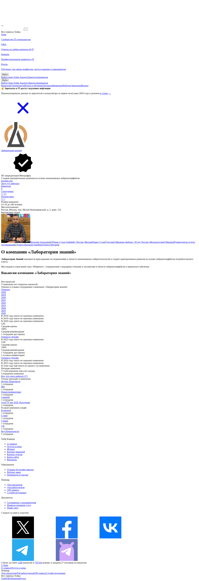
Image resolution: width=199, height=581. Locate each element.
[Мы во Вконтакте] (110, 537)
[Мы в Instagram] (154, 537)
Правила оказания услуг (19, 505)
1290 (20, 562)
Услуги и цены (14, 446)
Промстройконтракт (11, 392)
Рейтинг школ (14, 472)
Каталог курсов (14, 454)
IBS (3, 386)
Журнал (84, 85)
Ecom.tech (6, 410)
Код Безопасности (10, 431)
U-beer (4, 415)
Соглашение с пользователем (21, 502)
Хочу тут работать (10, 183)
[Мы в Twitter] (23, 537)
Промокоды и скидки (17, 475)
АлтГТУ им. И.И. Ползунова (15, 402)
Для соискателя (14, 485)
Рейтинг (67, 85)
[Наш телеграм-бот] (67, 560)
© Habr (4, 565)
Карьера (16, 578)
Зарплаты (76, 85)
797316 (38, 562)
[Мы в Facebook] (67, 537)
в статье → (105, 93)
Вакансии (6, 85)
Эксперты (48, 85)
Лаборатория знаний (11, 150)
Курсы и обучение (34, 85)
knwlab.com (7, 181)
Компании (58, 85)
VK (3, 426)
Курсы (23, 578)
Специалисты (18, 85)
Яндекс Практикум (10, 381)
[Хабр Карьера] (12, 29)
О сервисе (12, 444)
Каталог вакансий (16, 452)
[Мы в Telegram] (23, 560)
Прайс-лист (13, 508)
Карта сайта (13, 457)
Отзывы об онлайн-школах (20, 469)
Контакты (12, 459)
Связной (5, 397)
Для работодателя (15, 487)
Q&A (9, 578)
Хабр (3, 578)
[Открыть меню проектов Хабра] (2, 25)
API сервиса (13, 490)
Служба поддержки (16, 492)
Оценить (5, 289)
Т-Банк (4, 421)
